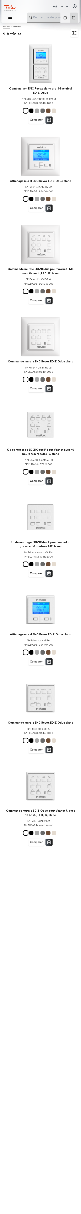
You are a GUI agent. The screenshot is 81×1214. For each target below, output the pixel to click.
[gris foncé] (43, 111)
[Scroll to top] (70, 1203)
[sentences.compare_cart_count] (65, 18)
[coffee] (49, 111)
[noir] (32, 111)
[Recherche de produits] (30, 17)
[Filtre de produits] (74, 33)
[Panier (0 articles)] (73, 17)
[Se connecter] (74, 6)
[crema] (54, 111)
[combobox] (54, 17)
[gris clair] (37, 111)
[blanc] (26, 111)
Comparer (36, 119)
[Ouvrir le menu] (10, 19)
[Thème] (55, 6)
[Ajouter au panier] (49, 120)
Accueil (6, 27)
